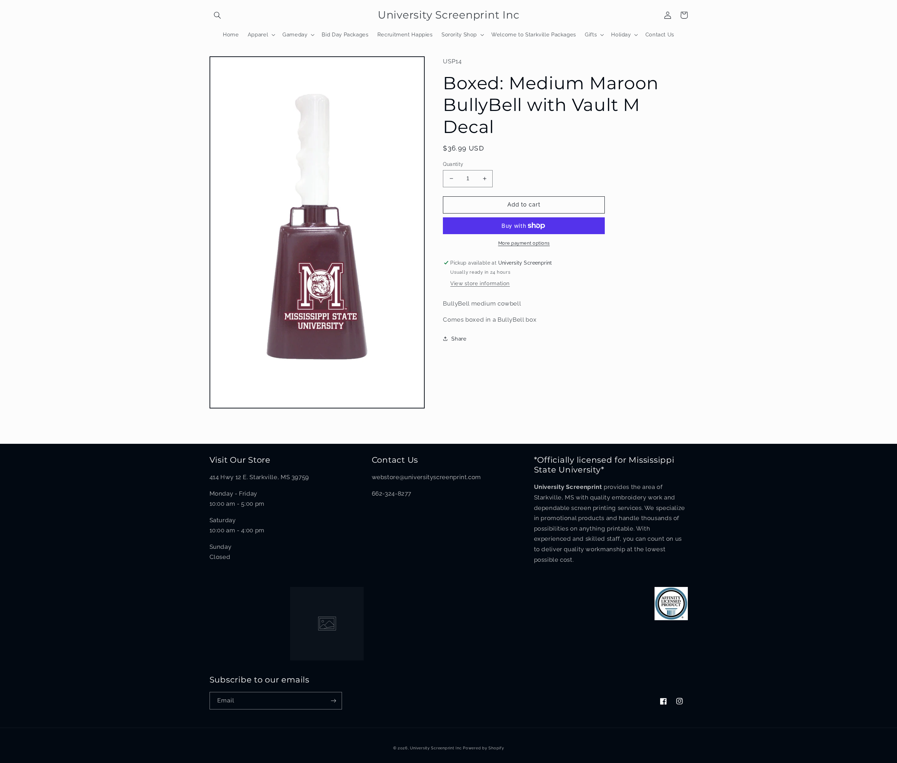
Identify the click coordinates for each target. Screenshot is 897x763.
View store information (480, 283)
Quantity (453, 164)
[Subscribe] (333, 700)
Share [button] (458, 339)
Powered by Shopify (483, 748)
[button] (218, 15)
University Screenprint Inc (435, 748)
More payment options (524, 243)
